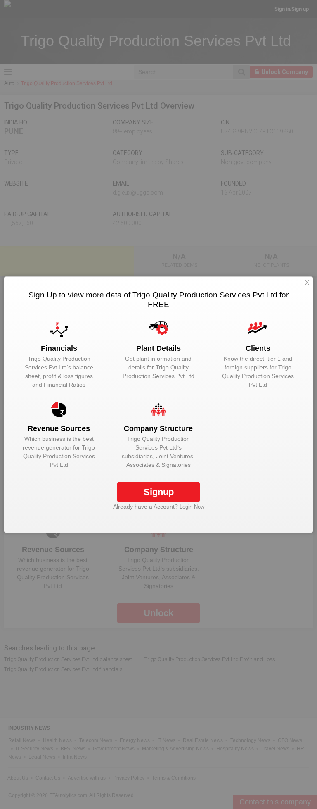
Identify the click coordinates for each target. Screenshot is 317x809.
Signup (159, 492)
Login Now (192, 507)
